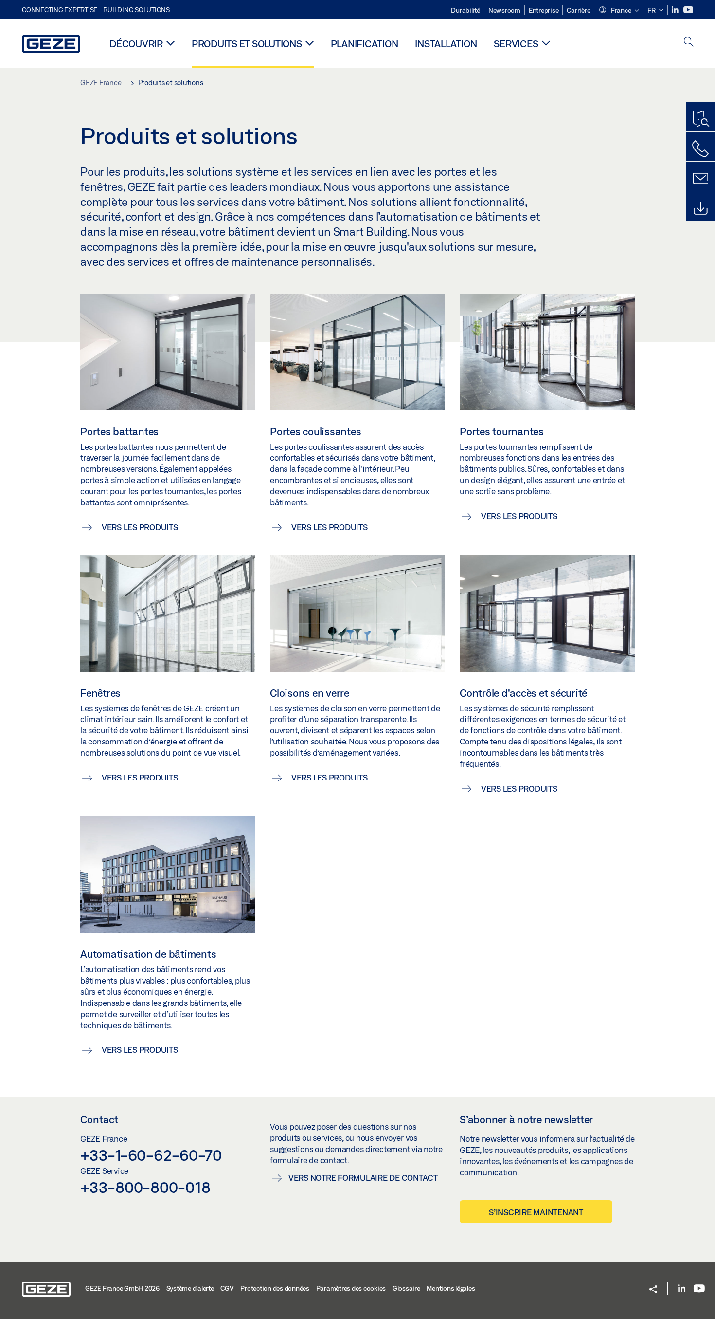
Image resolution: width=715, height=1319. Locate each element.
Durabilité (465, 10)
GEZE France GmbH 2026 (122, 1288)
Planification (364, 43)
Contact (99, 1119)
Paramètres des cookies (351, 1288)
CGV (226, 1288)
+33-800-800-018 (145, 1187)
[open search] (688, 42)
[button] (618, 11)
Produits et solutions (247, 43)
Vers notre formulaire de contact (363, 1177)
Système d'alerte (190, 1288)
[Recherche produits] (700, 119)
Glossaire (406, 1288)
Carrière (578, 10)
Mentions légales (451, 1288)
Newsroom (504, 10)
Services (516, 43)
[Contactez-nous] (700, 149)
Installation (446, 43)
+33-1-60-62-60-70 (151, 1155)
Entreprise (544, 10)
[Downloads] (700, 208)
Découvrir (136, 43)
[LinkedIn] (676, 10)
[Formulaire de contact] (700, 179)
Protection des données (274, 1288)
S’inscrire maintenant (536, 1212)
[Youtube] (688, 10)
